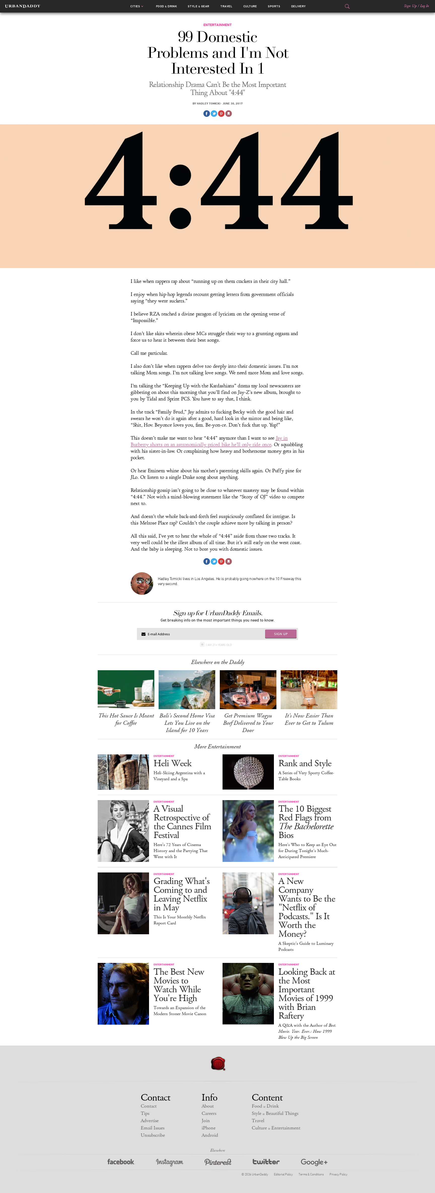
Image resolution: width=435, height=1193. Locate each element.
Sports (274, 6)
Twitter (266, 1163)
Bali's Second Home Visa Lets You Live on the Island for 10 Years (187, 723)
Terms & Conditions (311, 1174)
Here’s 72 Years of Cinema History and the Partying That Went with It (181, 851)
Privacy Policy (338, 1174)
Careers (209, 1113)
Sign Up (410, 6)
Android (210, 1135)
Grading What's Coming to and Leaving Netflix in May (181, 894)
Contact (149, 1106)
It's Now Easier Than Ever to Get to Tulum (309, 719)
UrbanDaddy (22, 6)
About (208, 1106)
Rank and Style (304, 763)
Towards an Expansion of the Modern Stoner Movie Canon (180, 1011)
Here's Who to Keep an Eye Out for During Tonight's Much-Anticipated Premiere (307, 851)
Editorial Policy (283, 1174)
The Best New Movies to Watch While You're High (179, 985)
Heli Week (172, 763)
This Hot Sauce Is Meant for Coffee (126, 719)
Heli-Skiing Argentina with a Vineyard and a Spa (179, 776)
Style (198, 6)
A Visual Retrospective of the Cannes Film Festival (182, 822)
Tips (145, 1113)
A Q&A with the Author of (307, 1031)
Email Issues (152, 1128)
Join (206, 1120)
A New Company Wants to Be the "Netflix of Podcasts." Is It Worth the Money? (306, 907)
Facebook (121, 1163)
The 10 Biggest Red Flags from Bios (305, 822)
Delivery (298, 6)
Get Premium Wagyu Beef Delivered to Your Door (248, 723)
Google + (314, 1163)
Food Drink (166, 6)
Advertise (150, 1120)
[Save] (228, 113)
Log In (424, 6)
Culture (250, 6)
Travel (226, 6)
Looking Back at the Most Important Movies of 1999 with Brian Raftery (306, 994)
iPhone (208, 1128)
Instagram (169, 1163)
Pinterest (218, 1163)
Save (221, 113)
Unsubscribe (153, 1135)
